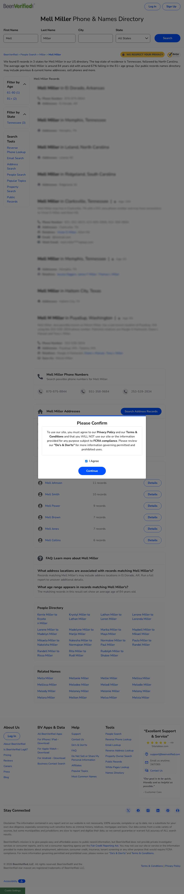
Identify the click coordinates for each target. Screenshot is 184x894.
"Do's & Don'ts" (64, 445)
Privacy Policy (106, 432)
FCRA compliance (105, 441)
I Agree (93, 461)
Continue (92, 471)
